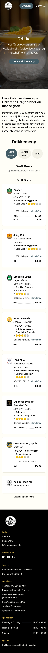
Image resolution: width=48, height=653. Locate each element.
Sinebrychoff (31, 450)
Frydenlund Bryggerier (26, 200)
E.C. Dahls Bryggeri (25, 329)
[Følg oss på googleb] (13, 558)
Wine (37, 153)
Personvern (7, 540)
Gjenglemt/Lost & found (13, 610)
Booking (26, 5)
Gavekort (6, 536)
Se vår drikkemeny (24, 61)
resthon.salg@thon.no (19, 590)
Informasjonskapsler (11, 545)
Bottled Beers (24, 153)
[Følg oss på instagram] (3, 558)
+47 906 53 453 (18, 585)
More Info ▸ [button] (36, 211)
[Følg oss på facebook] (8, 558)
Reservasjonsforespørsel (13, 601)
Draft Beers (11, 153)
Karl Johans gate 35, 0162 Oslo (17, 569)
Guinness (20, 412)
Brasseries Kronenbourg (27, 370)
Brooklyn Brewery (24, 287)
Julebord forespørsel (11, 606)
